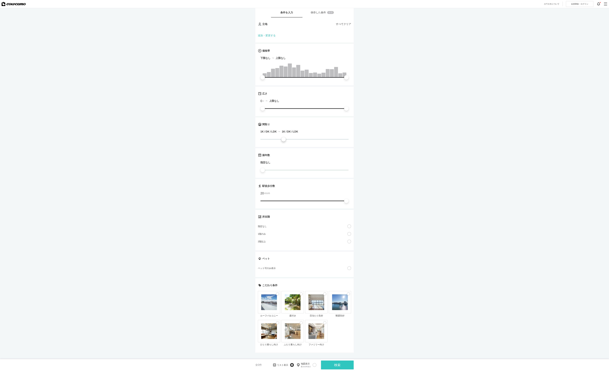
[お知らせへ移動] (598, 4)
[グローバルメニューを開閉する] (605, 4)
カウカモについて (551, 4)
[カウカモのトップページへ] (14, 4)
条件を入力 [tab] (286, 12)
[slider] (262, 77)
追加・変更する (267, 35)
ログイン (579, 4)
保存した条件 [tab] (321, 12)
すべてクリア (343, 24)
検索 (337, 365)
